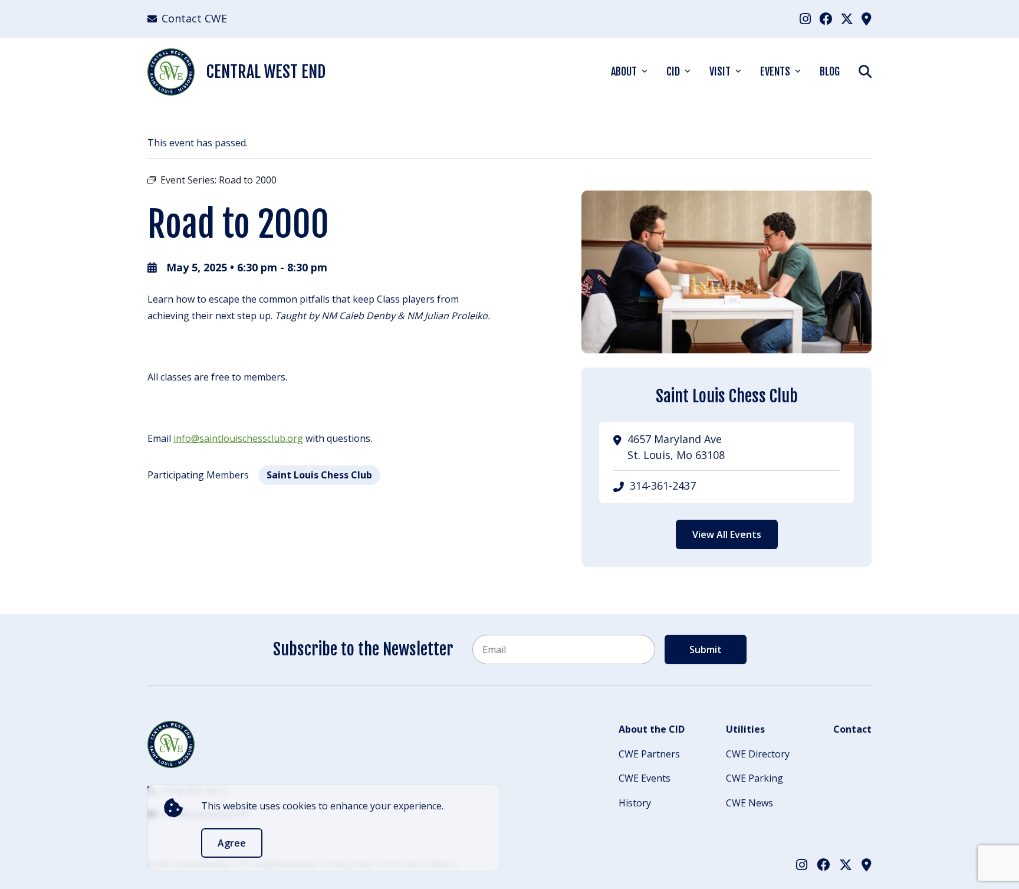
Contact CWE (194, 18)
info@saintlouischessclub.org (238, 438)
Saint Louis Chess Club (319, 474)
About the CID (652, 729)
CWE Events (644, 778)
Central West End (266, 71)
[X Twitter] (846, 18)
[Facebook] (825, 18)
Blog (830, 71)
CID (673, 71)
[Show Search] (865, 71)
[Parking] (867, 18)
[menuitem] (805, 18)
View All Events (726, 534)
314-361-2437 (663, 485)
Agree (232, 842)
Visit (720, 71)
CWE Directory (758, 753)
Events (775, 71)
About (624, 71)
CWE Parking (754, 778)
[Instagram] (805, 18)
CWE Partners (649, 753)
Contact (852, 729)
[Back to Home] (171, 744)
